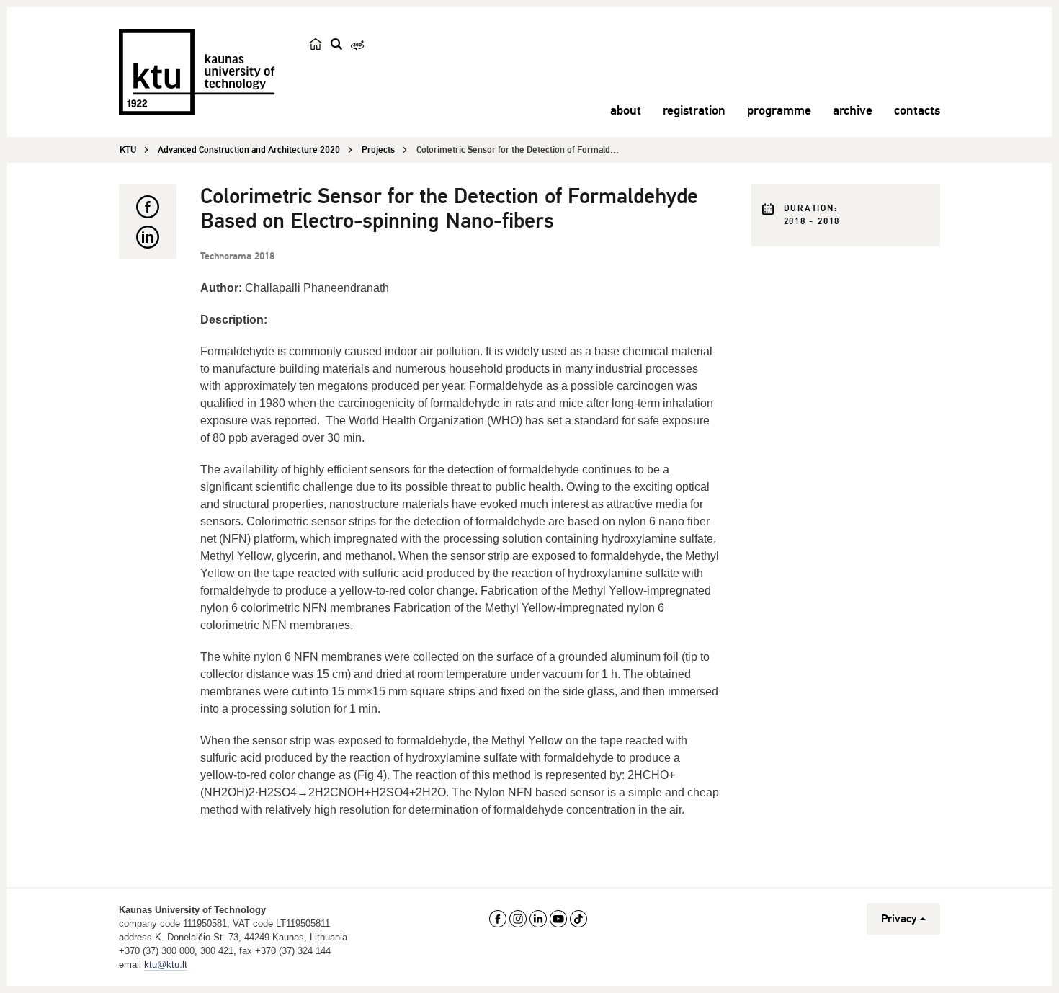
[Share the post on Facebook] (148, 206)
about (625, 110)
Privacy (899, 919)
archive (852, 110)
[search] (336, 44)
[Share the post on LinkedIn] (148, 237)
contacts (917, 110)
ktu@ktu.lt (165, 964)
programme (779, 110)
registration (694, 110)
